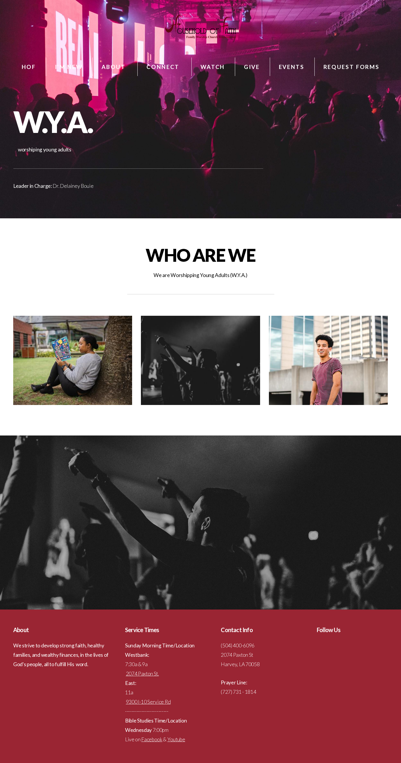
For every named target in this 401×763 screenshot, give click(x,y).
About (114, 66)
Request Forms (352, 66)
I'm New (69, 66)
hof (29, 66)
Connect (163, 66)
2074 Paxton (139, 674)
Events (291, 66)
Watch (213, 66)
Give (252, 66)
